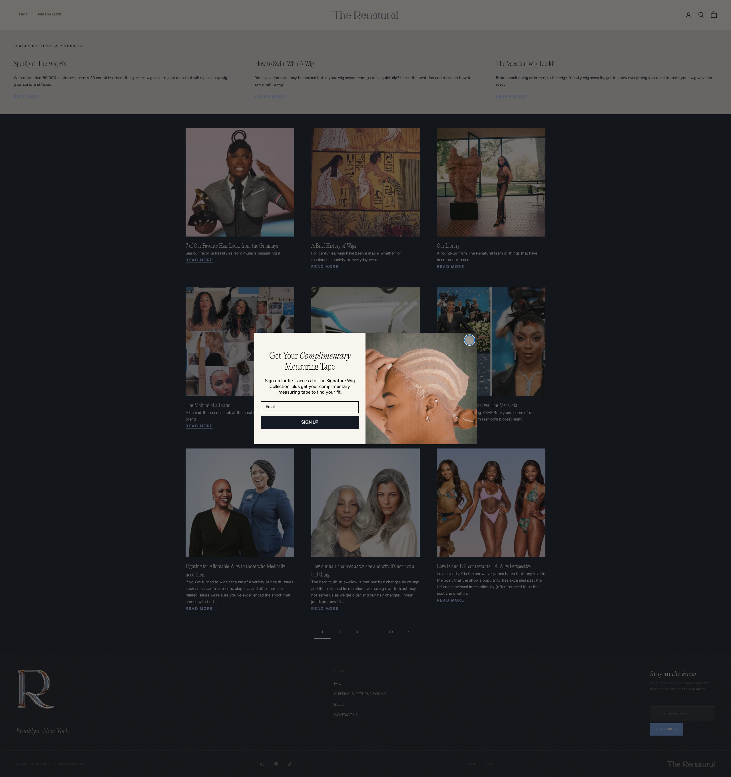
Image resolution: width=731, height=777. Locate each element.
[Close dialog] (470, 340)
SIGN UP (309, 422)
